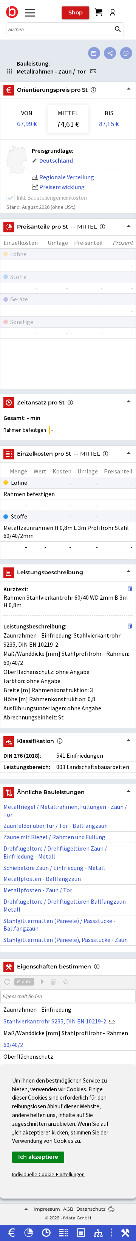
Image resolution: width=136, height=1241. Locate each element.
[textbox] (68, 996)
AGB (68, 1209)
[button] (118, 29)
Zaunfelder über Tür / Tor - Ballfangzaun (55, 825)
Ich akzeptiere (38, 1156)
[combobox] (59, 29)
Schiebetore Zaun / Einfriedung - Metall (54, 867)
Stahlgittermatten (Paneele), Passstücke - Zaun (65, 939)
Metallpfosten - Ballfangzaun (42, 878)
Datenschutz (90, 1209)
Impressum (47, 1209)
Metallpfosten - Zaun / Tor (37, 890)
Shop (75, 12)
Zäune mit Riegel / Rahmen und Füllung (54, 837)
